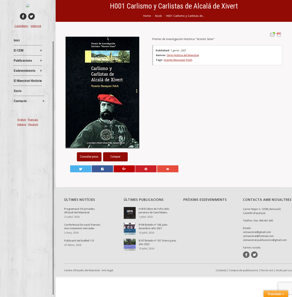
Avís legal (107, 270)
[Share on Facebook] (102, 168)
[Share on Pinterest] (146, 168)
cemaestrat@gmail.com (257, 232)
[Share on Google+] (124, 168)
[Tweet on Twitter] (80, 168)
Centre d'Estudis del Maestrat (82, 270)
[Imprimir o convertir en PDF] (276, 34)
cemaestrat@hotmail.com (258, 236)
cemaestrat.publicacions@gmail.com (265, 240)
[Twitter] (31, 16)
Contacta (221, 270)
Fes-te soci (267, 270)
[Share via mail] (167, 168)
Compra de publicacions (243, 270)
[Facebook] (23, 16)
